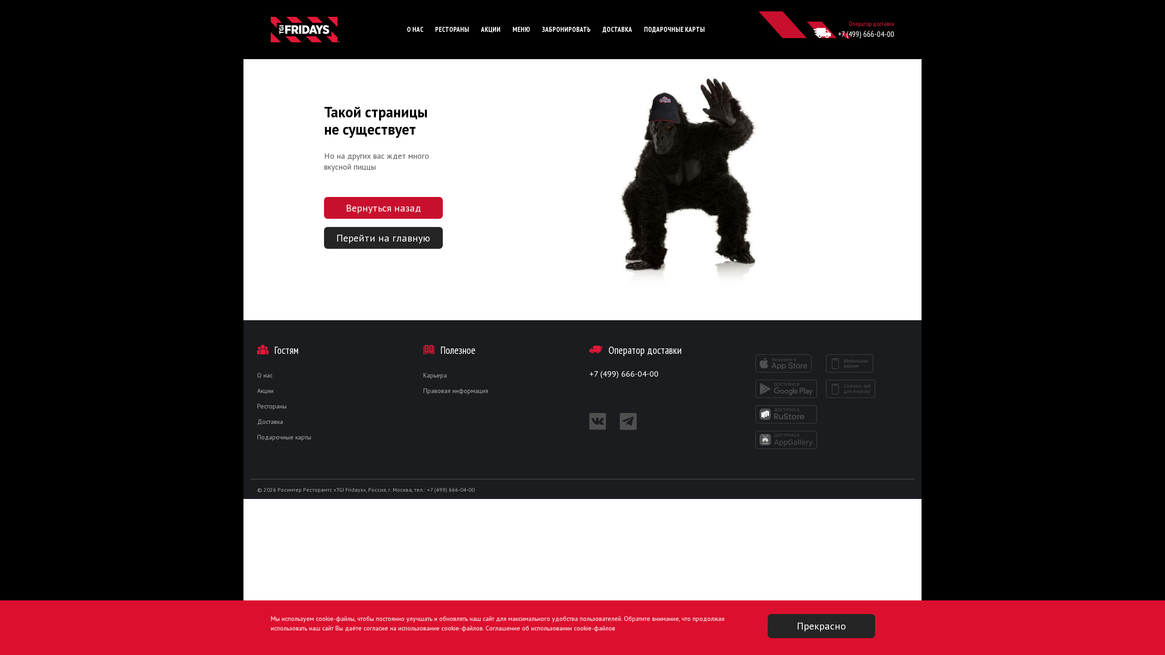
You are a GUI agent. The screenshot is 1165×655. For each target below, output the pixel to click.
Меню (521, 29)
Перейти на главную (383, 238)
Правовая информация (455, 391)
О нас (415, 29)
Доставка (617, 29)
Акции (491, 29)
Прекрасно (821, 626)
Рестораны (452, 29)
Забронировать (566, 29)
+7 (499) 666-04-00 (866, 34)
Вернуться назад (383, 208)
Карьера (435, 375)
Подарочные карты (674, 29)
